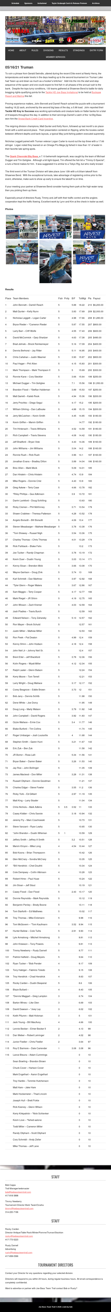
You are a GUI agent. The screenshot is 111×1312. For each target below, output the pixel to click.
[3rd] (89, 227)
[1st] (22, 227)
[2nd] (55, 227)
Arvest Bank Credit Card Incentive (35, 118)
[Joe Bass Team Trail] (55, 30)
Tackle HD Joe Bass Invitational (61, 92)
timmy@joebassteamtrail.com (19, 1208)
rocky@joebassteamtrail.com (19, 1236)
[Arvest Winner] (89, 252)
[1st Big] (22, 252)
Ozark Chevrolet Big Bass (24, 156)
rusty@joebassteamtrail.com (18, 1252)
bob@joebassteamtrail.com (18, 1191)
